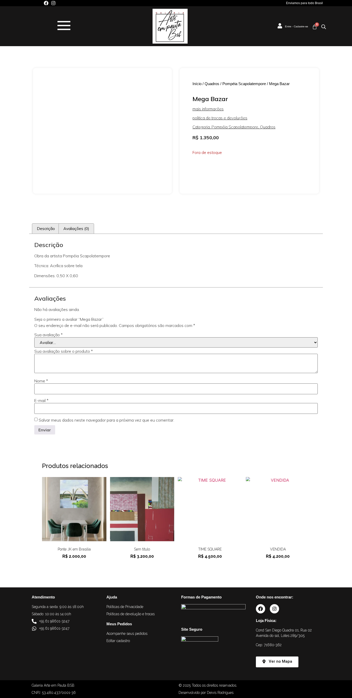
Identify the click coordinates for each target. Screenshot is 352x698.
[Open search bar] (323, 26)
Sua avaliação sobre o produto (63, 351)
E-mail (41, 400)
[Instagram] (53, 3)
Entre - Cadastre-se (296, 26)
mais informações (208, 108)
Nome (41, 381)
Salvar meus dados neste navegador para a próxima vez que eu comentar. (106, 420)
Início (197, 84)
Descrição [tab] (46, 228)
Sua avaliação (48, 335)
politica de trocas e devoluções (219, 118)
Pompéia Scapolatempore (244, 84)
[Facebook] (46, 3)
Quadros (212, 84)
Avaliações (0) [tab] (76, 228)
